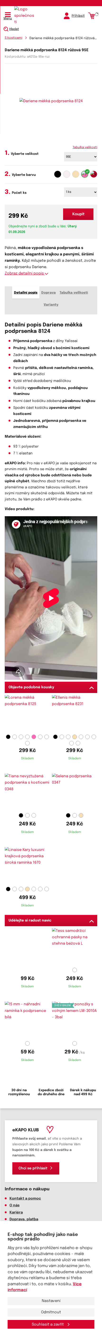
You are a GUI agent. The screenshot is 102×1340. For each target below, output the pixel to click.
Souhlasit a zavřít (48, 1325)
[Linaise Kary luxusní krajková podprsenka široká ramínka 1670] (27, 866)
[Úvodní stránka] (25, 15)
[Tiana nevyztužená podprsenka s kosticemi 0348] (27, 792)
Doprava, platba (23, 1219)
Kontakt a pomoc (25, 1199)
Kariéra (16, 1212)
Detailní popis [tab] (25, 292)
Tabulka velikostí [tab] (74, 292)
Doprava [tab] (48, 292)
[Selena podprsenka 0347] (74, 792)
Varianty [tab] (51, 304)
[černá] (57, 174)
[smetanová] (66, 174)
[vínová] (93, 174)
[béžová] (75, 174)
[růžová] (84, 174)
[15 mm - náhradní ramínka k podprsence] (27, 1020)
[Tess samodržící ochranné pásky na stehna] (74, 947)
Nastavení (51, 1301)
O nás (14, 1205)
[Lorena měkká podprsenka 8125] (27, 714)
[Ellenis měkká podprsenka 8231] (74, 714)
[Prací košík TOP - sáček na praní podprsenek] (27, 947)
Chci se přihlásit (33, 1168)
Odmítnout (51, 1312)
